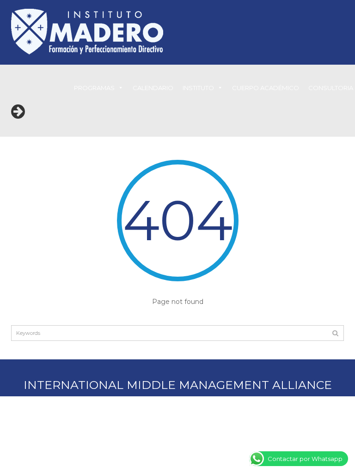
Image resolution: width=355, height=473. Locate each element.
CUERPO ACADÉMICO (265, 87)
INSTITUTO (198, 87)
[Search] (335, 333)
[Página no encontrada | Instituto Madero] (87, 31)
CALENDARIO (153, 87)
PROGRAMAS (94, 87)
